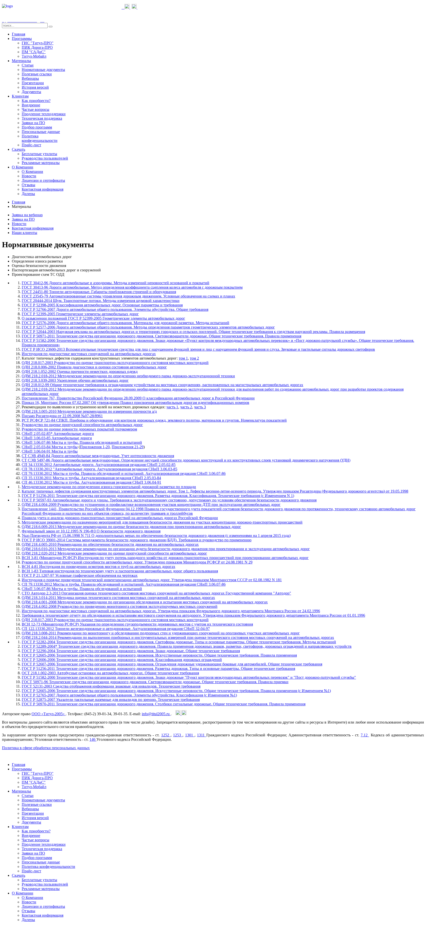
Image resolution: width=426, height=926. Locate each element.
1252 (166, 735)
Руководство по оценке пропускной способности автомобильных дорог (82, 425)
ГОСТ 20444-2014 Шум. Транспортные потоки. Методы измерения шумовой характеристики (100, 300)
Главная (18, 34)
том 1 (183, 358)
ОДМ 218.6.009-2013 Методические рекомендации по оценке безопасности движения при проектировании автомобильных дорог (131, 527)
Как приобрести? (36, 101)
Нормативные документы (43, 69)
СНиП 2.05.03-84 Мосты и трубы (50, 447)
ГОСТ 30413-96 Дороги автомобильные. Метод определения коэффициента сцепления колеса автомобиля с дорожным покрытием (132, 287)
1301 (190, 735)
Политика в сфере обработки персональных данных (46, 748)
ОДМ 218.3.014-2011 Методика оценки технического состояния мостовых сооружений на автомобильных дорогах (118, 597)
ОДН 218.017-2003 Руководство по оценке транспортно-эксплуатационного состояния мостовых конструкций (115, 363)
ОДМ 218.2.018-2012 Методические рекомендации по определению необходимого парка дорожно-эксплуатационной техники (128, 376)
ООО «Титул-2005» (49, 714)
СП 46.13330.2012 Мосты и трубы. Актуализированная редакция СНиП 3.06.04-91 (91, 482)
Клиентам (20, 96)
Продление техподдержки (44, 114)
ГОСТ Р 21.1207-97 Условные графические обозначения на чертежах (80, 575)
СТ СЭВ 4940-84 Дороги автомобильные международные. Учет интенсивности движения (98, 456)
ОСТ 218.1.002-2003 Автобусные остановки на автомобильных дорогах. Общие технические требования (110, 673)
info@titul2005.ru (156, 714)
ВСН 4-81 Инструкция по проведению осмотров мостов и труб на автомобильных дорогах (98, 566)
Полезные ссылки (37, 74)
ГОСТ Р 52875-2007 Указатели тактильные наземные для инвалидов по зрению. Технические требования (111, 699)
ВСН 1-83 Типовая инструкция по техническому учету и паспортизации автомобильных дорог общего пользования (120, 571)
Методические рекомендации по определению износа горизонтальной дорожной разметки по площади (109, 487)
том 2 (194, 358)
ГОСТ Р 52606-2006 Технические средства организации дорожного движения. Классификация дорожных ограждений (122, 660)
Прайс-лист (31, 145)
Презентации (33, 83)
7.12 (365, 735)
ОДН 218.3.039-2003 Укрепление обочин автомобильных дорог (75, 380)
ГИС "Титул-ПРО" (37, 43)
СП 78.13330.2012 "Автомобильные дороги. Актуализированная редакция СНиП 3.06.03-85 (99, 469)
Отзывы (28, 185)
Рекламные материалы (41, 163)
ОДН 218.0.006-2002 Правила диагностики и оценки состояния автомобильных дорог (94, 367)
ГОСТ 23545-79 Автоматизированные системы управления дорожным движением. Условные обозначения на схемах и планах (128, 296)
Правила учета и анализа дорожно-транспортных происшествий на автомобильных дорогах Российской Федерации (120, 518)
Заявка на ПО (23, 219)
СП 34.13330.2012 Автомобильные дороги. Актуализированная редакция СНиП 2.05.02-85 (99, 465)
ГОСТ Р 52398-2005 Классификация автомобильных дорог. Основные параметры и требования (102, 305)
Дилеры (28, 194)
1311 (201, 735)
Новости (29, 176)
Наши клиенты (24, 233)
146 (92, 739)
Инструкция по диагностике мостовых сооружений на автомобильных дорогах (89, 354)
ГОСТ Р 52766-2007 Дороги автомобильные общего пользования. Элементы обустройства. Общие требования (115, 309)
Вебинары (30, 78)
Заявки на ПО (33, 123)
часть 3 (200, 407)
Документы (31, 92)
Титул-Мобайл (34, 56)
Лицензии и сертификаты (43, 180)
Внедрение (31, 105)
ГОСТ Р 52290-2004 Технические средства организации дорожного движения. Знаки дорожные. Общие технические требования (131, 651)
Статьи (28, 65)
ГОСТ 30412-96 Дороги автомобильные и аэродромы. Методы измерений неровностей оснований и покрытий (115, 283)
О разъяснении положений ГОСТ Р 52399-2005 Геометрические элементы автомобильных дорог (103, 318)
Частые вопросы (35, 109)
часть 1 (172, 407)
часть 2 (186, 407)
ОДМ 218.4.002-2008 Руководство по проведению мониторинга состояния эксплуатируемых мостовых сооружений (119, 606)
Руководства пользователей (45, 158)
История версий (35, 87)
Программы (22, 38)
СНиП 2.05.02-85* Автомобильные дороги (58, 433)
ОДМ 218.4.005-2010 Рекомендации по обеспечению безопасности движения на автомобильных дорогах (110, 544)
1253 (177, 735)
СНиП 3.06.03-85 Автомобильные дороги (57, 438)
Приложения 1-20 (95, 447)
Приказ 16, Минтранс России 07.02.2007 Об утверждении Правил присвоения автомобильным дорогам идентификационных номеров (135, 402)
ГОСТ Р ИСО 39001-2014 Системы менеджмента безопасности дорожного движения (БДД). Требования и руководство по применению (136, 540)
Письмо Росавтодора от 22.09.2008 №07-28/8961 (62, 416)
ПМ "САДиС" (34, 52)
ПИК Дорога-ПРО (37, 47)
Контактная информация (42, 189)
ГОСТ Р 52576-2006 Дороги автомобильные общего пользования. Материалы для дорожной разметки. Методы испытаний (125, 323)
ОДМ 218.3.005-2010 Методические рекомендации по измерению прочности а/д (89, 411)
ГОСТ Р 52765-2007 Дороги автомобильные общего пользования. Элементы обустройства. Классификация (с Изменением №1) (129, 695)
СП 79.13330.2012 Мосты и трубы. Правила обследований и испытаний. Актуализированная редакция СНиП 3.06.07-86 (124, 473)
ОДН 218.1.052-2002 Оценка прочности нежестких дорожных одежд (80, 371)
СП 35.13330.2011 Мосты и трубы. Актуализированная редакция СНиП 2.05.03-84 (91, 478)
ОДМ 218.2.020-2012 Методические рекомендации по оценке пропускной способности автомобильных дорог (114, 553)
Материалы (21, 61)
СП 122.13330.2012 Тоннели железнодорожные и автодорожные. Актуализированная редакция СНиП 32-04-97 (116, 629)
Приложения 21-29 (127, 447)
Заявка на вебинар (27, 215)
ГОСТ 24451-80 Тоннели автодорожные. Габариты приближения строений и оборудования (99, 292)
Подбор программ (37, 127)
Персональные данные (41, 132)
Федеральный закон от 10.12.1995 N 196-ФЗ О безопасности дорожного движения (91, 531)
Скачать (18, 149)
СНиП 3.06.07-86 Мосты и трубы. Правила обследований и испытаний (82, 442)
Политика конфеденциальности (39, 138)
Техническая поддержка (42, 118)
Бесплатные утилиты (39, 154)
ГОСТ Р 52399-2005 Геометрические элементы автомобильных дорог (80, 314)
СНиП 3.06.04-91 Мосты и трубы (50, 451)
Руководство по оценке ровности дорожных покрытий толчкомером (79, 429)
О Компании (22, 167)
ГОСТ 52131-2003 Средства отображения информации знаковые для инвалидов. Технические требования (111, 686)
